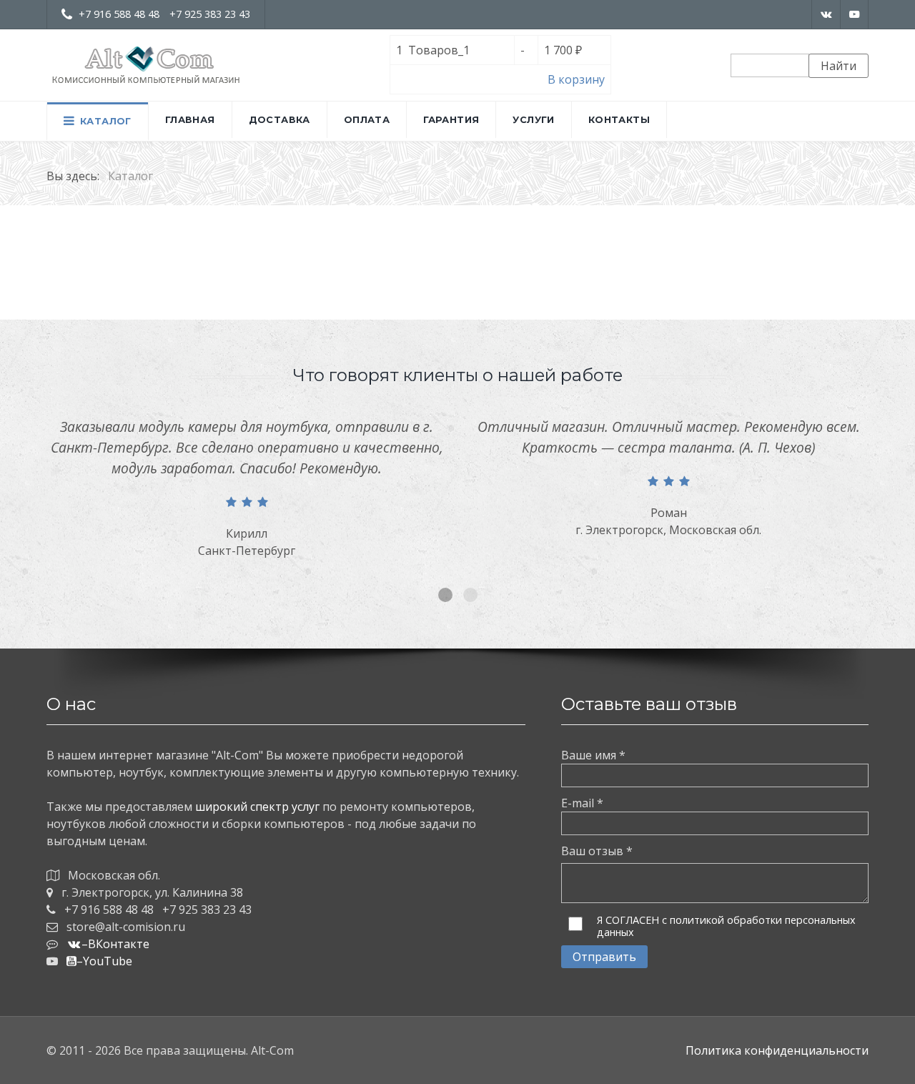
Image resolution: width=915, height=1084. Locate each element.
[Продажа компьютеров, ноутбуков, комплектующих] (146, 65)
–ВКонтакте (115, 944)
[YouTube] (855, 14)
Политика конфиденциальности (777, 1050)
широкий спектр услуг (257, 806)
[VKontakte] (826, 14)
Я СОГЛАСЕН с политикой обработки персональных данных (726, 926)
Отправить (604, 957)
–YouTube (104, 961)
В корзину (576, 79)
